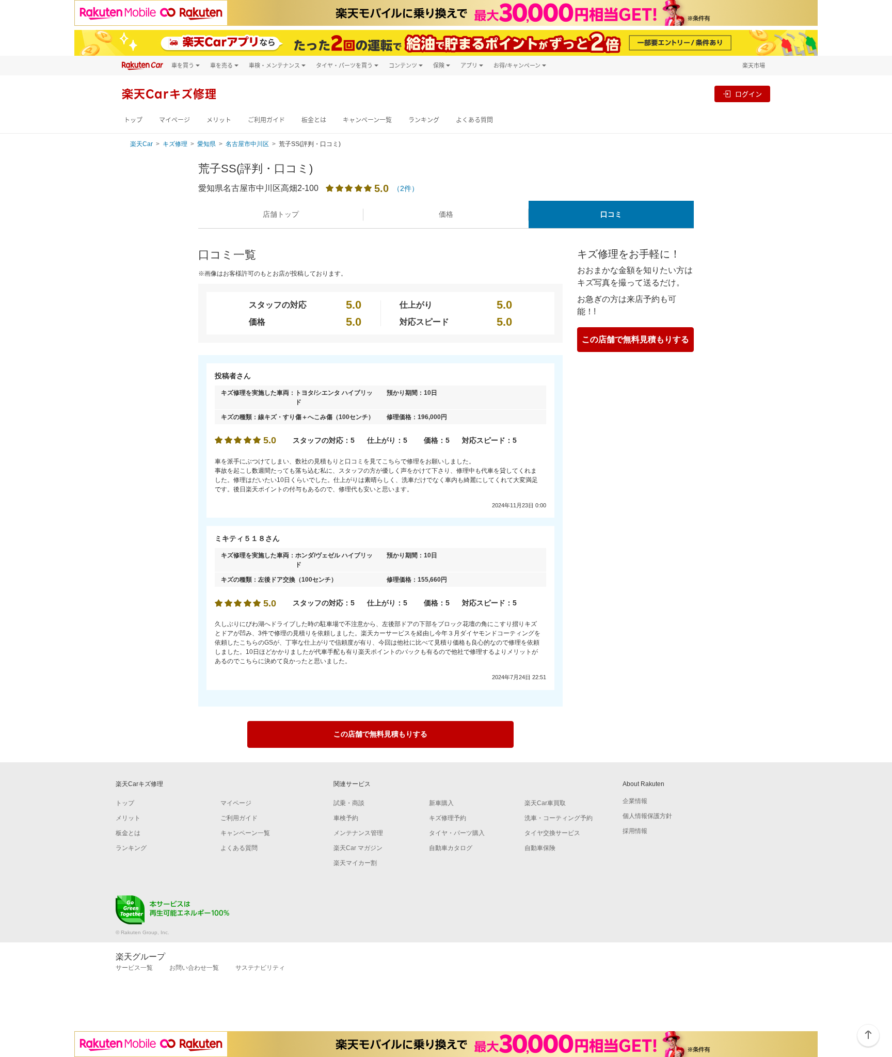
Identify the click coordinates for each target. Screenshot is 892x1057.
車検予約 (345, 818)
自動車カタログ (450, 848)
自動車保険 (539, 848)
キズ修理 (175, 144)
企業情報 (635, 801)
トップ (133, 120)
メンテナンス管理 (358, 833)
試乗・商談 (348, 803)
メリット (218, 120)
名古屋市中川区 (247, 144)
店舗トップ (281, 214)
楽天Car (141, 144)
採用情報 (635, 831)
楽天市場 (753, 65)
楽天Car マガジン (358, 848)
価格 (446, 214)
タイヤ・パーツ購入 (457, 833)
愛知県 (206, 144)
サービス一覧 (134, 967)
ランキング (423, 120)
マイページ (174, 120)
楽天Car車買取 (545, 803)
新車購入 (441, 803)
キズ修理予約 (447, 818)
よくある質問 (474, 120)
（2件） (406, 188)
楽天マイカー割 (355, 863)
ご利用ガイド (266, 120)
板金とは (313, 120)
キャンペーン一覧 (367, 120)
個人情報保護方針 (647, 816)
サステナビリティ (260, 967)
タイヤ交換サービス (552, 833)
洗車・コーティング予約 (558, 818)
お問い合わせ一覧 (194, 967)
